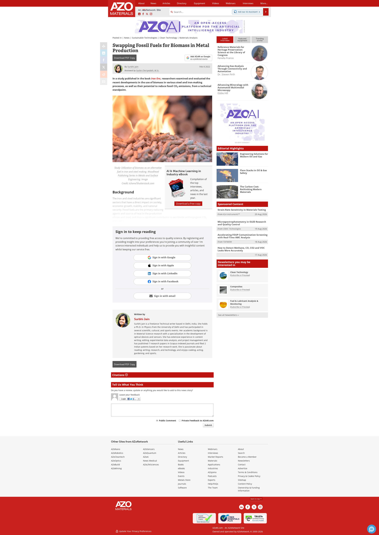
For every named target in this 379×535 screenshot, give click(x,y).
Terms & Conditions (247, 472)
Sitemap (242, 480)
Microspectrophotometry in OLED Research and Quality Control (242, 223)
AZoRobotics (117, 453)
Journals (182, 483)
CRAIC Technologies (232, 228)
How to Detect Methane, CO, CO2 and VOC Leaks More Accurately (241, 249)
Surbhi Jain (142, 319)
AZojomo (212, 472)
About (241, 449)
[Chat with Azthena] (371, 529)
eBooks (181, 468)
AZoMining (116, 468)
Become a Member (247, 456)
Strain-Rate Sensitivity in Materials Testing (242, 209)
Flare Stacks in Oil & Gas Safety (253, 171)
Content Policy (245, 483)
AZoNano (115, 449)
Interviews (213, 453)
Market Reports (215, 456)
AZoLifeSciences (151, 464)
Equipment (183, 460)
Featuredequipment (242, 39)
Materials (212, 460)
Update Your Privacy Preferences (134, 531)
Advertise (242, 468)
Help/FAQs (213, 483)
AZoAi (146, 456)
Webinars (212, 449)
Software (182, 487)
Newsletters (244, 460)
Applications (214, 464)
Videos (181, 472)
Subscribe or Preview (240, 275)
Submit (208, 425)
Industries (213, 468)
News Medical (150, 460)
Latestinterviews (224, 39)
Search (241, 453)
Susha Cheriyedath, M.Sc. (147, 70)
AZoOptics (116, 460)
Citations (118, 375)
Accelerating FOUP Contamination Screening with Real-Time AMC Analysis (242, 236)
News (127, 37)
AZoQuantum (149, 453)
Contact (241, 464)
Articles (181, 453)
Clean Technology (168, 37)
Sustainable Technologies (144, 37)
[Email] (103, 81)
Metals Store (184, 480)
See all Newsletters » (228, 315)
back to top (255, 499)
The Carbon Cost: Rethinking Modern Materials (251, 189)
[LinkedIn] (103, 52)
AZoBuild (115, 464)
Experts (211, 480)
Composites (236, 286)
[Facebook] (103, 60)
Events (181, 476)
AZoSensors (149, 449)
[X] (103, 67)
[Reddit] (103, 74)
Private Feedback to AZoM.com (198, 420)
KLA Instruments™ (231, 214)
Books (181, 464)
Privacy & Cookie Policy (249, 476)
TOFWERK (227, 241)
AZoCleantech (118, 456)
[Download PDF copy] (103, 45)
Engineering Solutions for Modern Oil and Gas (254, 155)
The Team (213, 487)
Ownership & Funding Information (249, 489)
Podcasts (212, 476)
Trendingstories (260, 39)
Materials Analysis (188, 37)
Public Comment (167, 420)
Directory (181, 3)
